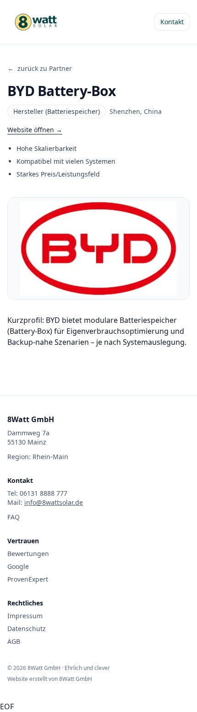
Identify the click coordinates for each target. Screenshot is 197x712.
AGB (13, 641)
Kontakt (172, 21)
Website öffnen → (34, 129)
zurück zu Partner (39, 68)
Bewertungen (28, 553)
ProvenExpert (27, 579)
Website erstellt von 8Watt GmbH (49, 679)
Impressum (25, 615)
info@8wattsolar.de (53, 502)
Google (18, 566)
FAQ (13, 517)
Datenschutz (26, 628)
